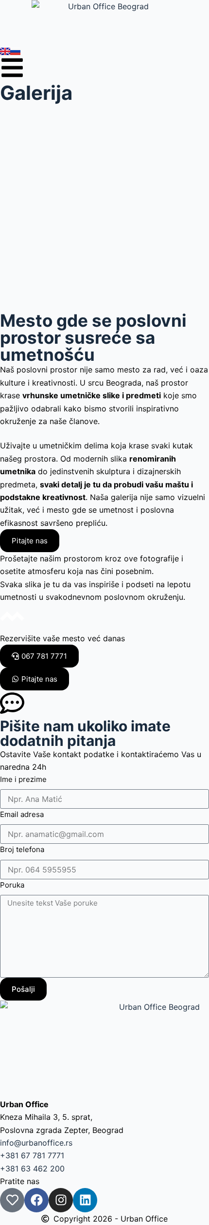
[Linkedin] (85, 1200)
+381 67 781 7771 (32, 1155)
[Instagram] (61, 1200)
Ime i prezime (23, 779)
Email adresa (22, 814)
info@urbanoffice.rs (36, 1143)
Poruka (12, 885)
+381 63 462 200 (32, 1168)
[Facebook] (36, 1200)
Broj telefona (22, 849)
